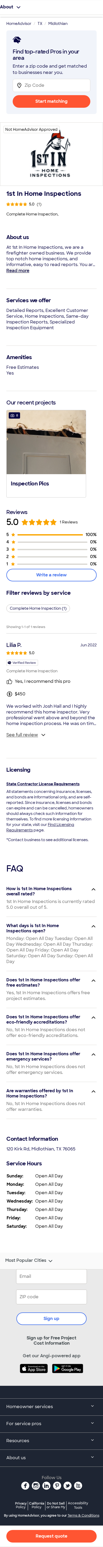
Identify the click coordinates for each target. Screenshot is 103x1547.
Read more (17, 270)
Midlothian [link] (58, 23)
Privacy (21, 1505)
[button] (46, 453)
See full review (22, 735)
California (36, 1505)
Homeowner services (29, 1406)
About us (16, 1458)
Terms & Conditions (83, 1515)
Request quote (51, 1536)
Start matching (51, 101)
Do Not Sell (55, 1505)
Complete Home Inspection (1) (38, 608)
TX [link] (40, 23)
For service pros (23, 1423)
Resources (17, 1440)
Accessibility (78, 1505)
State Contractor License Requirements (42, 784)
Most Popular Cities (25, 1260)
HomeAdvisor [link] (18, 23)
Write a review (51, 575)
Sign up (51, 1318)
